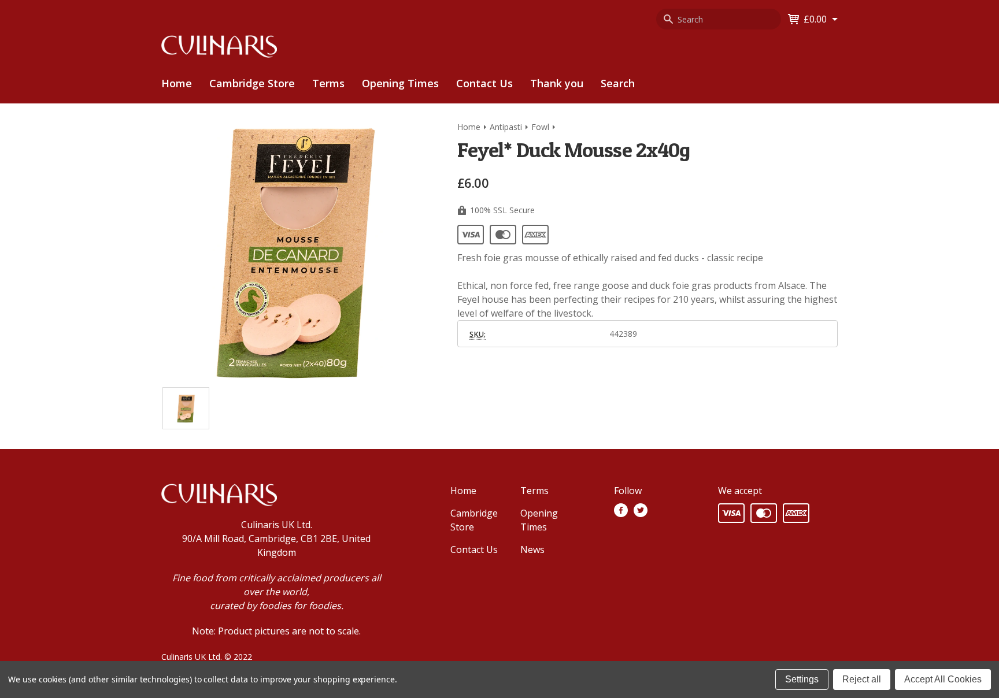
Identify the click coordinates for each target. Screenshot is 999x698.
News (532, 549)
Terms (328, 83)
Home (176, 83)
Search (618, 83)
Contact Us (484, 83)
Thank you (556, 83)
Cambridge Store (252, 83)
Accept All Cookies (943, 679)
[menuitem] (252, 83)
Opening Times (400, 83)
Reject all (861, 679)
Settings (802, 679)
